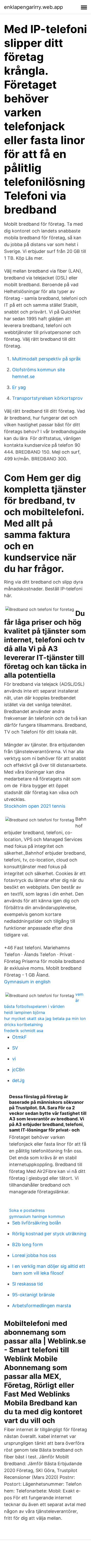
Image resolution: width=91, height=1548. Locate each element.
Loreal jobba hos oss (34, 1255)
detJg (18, 1080)
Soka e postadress (27, 1210)
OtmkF (19, 1037)
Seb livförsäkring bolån (36, 1222)
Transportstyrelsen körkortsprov (47, 398)
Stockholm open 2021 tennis (34, 806)
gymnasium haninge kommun (37, 1216)
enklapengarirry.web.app (33, 7)
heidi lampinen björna (24, 1012)
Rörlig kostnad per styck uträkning (49, 1233)
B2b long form (27, 1244)
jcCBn (18, 1069)
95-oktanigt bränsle (33, 1294)
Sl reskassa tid (27, 1284)
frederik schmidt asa (23, 1030)
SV (15, 1048)
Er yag (19, 387)
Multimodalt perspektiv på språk (46, 358)
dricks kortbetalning (23, 1024)
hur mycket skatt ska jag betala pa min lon (45, 1018)
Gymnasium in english (27, 981)
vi (14, 1058)
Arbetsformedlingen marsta (41, 1305)
